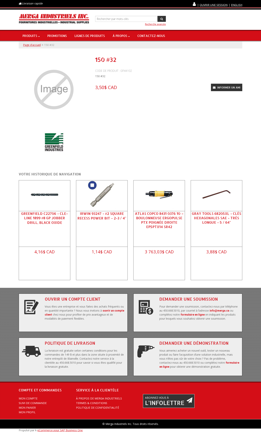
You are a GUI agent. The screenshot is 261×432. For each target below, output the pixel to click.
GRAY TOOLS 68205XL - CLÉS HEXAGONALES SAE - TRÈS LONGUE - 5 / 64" (216, 217)
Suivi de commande (33, 403)
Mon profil (27, 412)
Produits (30, 36)
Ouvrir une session (214, 5)
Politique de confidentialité (97, 407)
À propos (120, 36)
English (236, 5)
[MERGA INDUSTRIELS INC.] (54, 18)
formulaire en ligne (193, 314)
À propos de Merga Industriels (99, 398)
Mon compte (28, 398)
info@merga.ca (219, 310)
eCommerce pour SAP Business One (60, 430)
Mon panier (27, 407)
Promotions (57, 36)
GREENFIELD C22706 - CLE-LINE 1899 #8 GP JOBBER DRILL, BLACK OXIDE (44, 218)
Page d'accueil (32, 45)
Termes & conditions (91, 403)
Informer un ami (228, 87)
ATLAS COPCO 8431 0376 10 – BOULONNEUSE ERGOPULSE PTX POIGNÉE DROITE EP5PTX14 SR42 (159, 220)
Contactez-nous (151, 36)
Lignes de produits (90, 36)
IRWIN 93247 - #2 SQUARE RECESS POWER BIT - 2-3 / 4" (101, 215)
